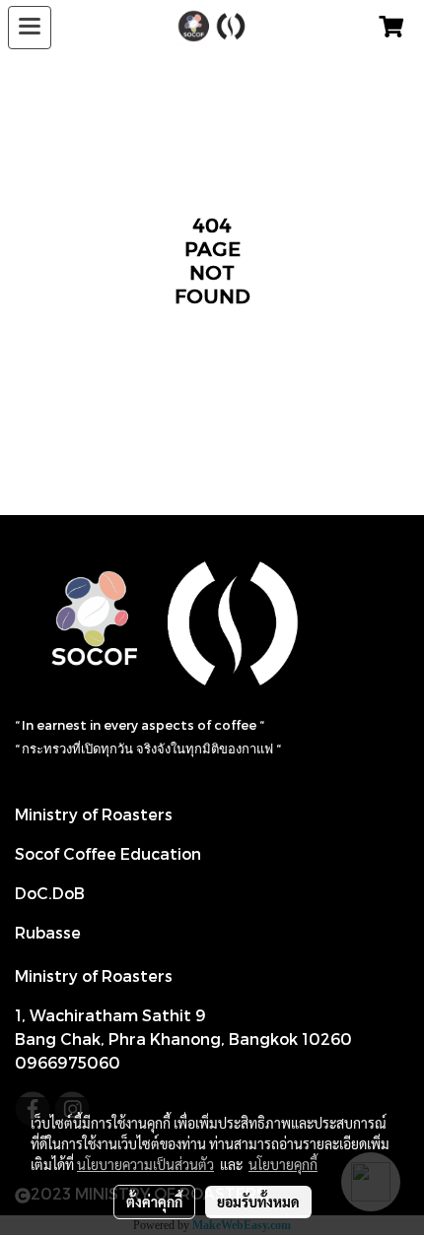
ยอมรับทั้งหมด (258, 1201)
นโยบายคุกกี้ (283, 1164)
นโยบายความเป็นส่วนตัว (145, 1164)
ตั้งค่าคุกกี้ (154, 1201)
